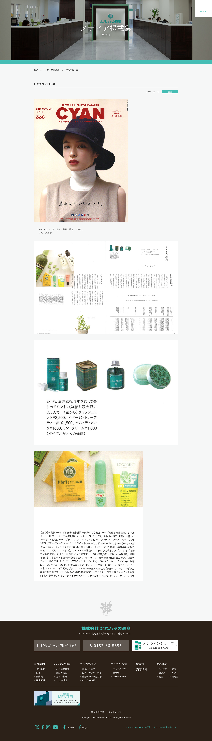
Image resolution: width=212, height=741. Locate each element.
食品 (161, 676)
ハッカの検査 (88, 680)
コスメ (162, 673)
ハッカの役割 (119, 663)
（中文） (85, 727)
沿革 (38, 673)
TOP (36, 70)
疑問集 (116, 673)
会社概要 (40, 669)
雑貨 (174, 669)
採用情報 (40, 680)
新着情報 (141, 669)
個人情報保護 (97, 712)
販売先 (39, 676)
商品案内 (161, 663)
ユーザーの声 (119, 676)
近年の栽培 (61, 676)
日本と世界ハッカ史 (92, 673)
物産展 (140, 663)
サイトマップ (114, 712)
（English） (71, 727)
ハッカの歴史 (88, 663)
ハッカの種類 (62, 669)
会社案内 (39, 663)
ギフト (175, 673)
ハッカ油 (163, 669)
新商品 (175, 676)
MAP (128, 633)
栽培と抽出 (61, 673)
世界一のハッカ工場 (92, 676)
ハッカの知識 (62, 663)
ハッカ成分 (61, 680)
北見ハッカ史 (88, 669)
